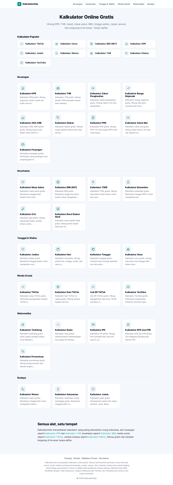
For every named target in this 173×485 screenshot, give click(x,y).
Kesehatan (91, 4)
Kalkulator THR (103, 53)
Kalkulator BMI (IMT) (106, 43)
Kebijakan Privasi (89, 458)
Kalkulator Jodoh (34, 53)
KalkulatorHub (28, 4)
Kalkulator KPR (138, 43)
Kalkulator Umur (69, 43)
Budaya (150, 4)
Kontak (76, 458)
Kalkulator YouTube (35, 62)
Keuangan (77, 4)
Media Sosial (124, 4)
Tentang (68, 458)
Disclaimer (104, 458)
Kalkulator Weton (69, 53)
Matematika (138, 4)
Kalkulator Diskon (139, 53)
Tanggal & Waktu (107, 4)
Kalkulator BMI (108, 433)
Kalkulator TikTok (34, 43)
